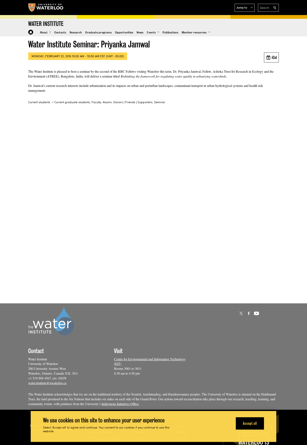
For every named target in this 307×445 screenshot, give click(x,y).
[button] (244, 7)
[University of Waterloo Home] (46, 7)
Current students (39, 102)
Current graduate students (72, 102)
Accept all (250, 423)
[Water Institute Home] (30, 32)
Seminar (159, 102)
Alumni (107, 102)
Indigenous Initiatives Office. (120, 404)
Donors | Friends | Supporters (132, 102)
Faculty (96, 102)
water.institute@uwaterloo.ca (47, 383)
